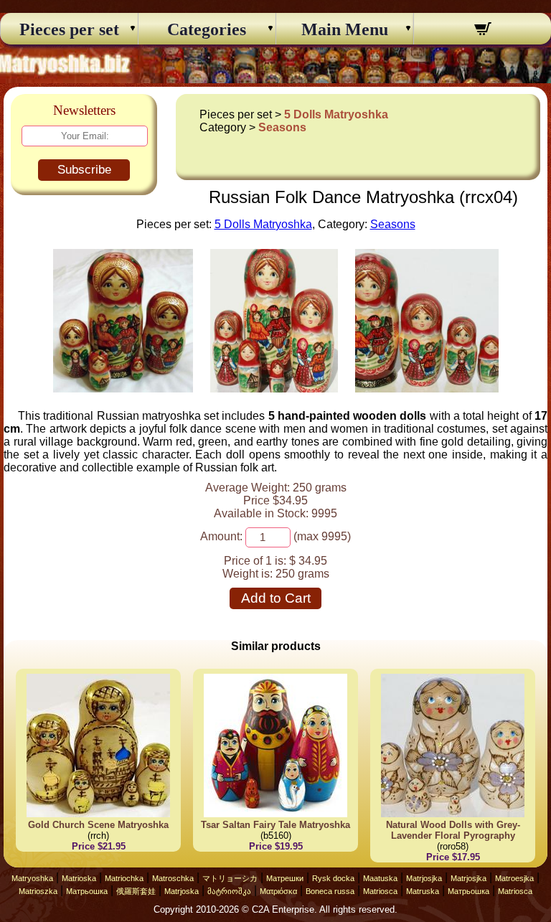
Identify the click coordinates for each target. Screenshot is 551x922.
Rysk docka (333, 878)
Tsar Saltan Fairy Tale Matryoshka (275, 824)
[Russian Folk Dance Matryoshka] (123, 388)
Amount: (221, 536)
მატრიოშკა (229, 891)
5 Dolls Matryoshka (336, 114)
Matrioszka (38, 891)
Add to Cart (276, 598)
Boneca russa (330, 891)
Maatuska (380, 878)
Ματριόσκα (278, 891)
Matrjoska (181, 891)
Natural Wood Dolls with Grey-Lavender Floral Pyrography (453, 830)
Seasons (282, 127)
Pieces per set (69, 29)
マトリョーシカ (230, 878)
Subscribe (84, 170)
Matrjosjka (424, 878)
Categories (206, 29)
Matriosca (380, 891)
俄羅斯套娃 (136, 891)
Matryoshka (32, 878)
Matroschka (173, 878)
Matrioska (79, 878)
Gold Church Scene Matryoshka (98, 824)
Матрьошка (87, 891)
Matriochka (124, 878)
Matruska (422, 891)
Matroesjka (514, 878)
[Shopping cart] (482, 31)
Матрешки (284, 878)
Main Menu (344, 29)
